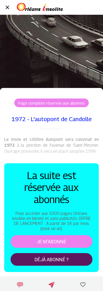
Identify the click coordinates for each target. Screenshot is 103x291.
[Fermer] (7, 7)
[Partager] (51, 284)
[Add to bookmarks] (83, 284)
